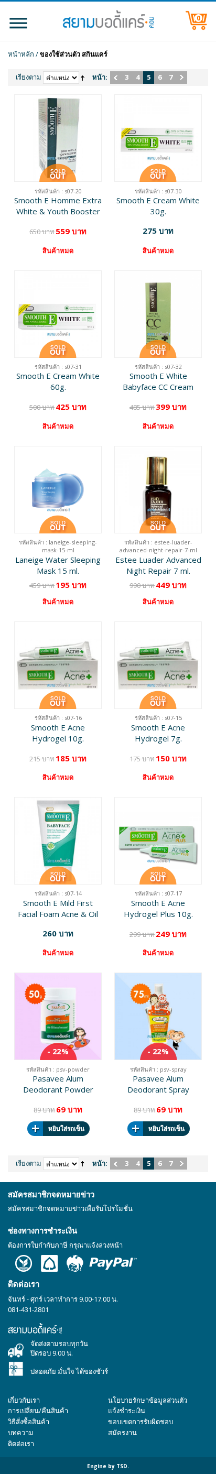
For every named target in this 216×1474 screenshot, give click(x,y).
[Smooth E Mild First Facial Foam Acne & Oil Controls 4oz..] (58, 841)
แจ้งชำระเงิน (126, 1410)
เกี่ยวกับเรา (24, 1400)
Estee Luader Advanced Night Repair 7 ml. (158, 565)
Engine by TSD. (108, 1466)
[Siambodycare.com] (108, 19)
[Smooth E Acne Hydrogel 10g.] (58, 665)
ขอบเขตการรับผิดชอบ (140, 1421)
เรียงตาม (28, 77)
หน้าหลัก (21, 54)
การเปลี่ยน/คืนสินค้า (38, 1410)
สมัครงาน (122, 1432)
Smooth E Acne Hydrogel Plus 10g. (158, 908)
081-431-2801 (28, 1309)
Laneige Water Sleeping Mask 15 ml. (58, 565)
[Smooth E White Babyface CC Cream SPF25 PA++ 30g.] (158, 314)
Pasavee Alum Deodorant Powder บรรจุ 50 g (58, 1084)
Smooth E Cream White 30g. (158, 205)
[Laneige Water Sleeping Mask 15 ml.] (58, 489)
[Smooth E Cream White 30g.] (158, 138)
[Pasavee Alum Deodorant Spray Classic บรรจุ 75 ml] (158, 1016)
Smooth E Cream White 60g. (58, 381)
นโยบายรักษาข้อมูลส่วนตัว (147, 1400)
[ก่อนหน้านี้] (115, 77)
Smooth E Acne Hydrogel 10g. (58, 733)
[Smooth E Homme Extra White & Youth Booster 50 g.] (58, 138)
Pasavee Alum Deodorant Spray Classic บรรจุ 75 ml (158, 1084)
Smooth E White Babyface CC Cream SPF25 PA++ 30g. (158, 381)
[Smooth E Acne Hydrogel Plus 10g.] (158, 841)
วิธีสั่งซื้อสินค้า (28, 1421)
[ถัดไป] (181, 77)
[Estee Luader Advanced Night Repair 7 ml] (158, 489)
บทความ (21, 1432)
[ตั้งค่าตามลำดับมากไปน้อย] (82, 77)
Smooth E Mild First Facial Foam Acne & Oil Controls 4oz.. (58, 909)
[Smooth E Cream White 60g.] (58, 314)
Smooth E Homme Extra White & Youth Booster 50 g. (58, 206)
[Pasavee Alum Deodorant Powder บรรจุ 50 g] (58, 1016)
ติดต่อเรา (21, 1443)
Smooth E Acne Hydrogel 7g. (158, 733)
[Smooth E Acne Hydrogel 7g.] (158, 665)
